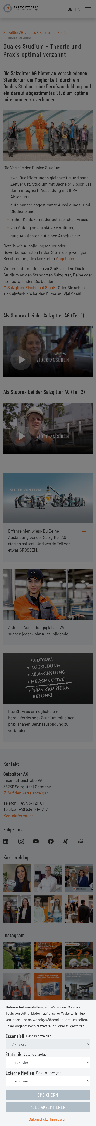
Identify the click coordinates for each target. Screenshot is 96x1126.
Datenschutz (38, 1119)
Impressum (59, 1119)
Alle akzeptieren (48, 1107)
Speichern (48, 1095)
